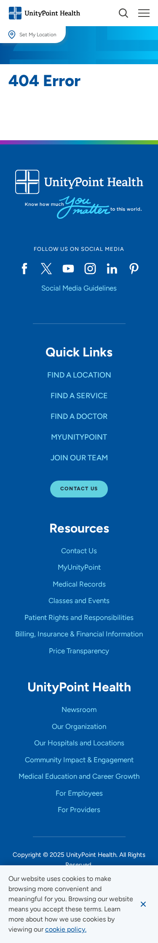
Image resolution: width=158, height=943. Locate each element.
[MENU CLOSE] (144, 13)
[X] (46, 268)
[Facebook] (24, 268)
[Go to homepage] (44, 13)
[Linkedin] (112, 268)
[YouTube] (68, 268)
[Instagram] (90, 268)
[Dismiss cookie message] (143, 904)
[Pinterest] (134, 268)
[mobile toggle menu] (123, 13)
